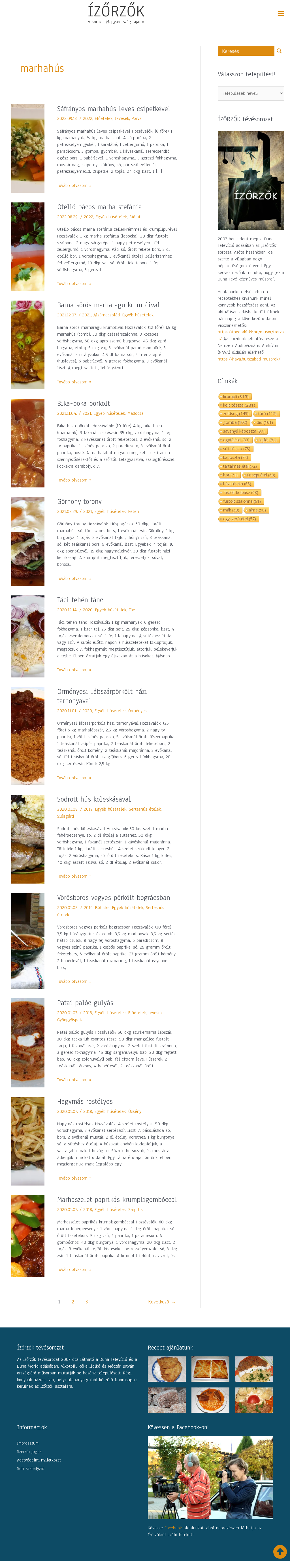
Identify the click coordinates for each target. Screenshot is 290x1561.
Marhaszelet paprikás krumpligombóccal (117, 1199)
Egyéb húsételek (111, 217)
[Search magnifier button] (279, 51)
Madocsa (135, 413)
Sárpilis (135, 1209)
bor (230, 475)
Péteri (133, 511)
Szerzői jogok (29, 1451)
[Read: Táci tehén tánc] (27, 636)
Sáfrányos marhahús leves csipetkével (113, 109)
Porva (137, 118)
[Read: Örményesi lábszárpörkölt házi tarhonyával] (27, 736)
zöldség (236, 413)
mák (231, 510)
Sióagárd (65, 816)
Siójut (134, 217)
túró (267, 413)
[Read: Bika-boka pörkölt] (27, 443)
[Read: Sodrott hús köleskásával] (27, 839)
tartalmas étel (240, 466)
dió (265, 422)
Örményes (137, 711)
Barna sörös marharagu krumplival (108, 305)
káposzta (235, 457)
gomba (235, 422)
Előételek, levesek (112, 118)
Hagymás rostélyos (85, 1101)
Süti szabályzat (30, 1468)
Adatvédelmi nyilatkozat (39, 1460)
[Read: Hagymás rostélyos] (27, 1141)
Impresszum (28, 1443)
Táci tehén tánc (80, 600)
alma (257, 510)
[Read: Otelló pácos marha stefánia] (27, 246)
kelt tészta (239, 405)
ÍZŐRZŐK (116, 11)
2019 (88, 809)
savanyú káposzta (244, 431)
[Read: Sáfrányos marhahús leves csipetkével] (27, 148)
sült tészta (236, 448)
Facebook (173, 1528)
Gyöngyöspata (70, 1020)
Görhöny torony (79, 501)
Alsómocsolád (106, 315)
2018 (87, 1013)
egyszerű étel (239, 518)
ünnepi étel (261, 475)
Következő (162, 1302)
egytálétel (236, 439)
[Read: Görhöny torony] (27, 541)
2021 (86, 315)
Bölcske (102, 907)
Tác (132, 610)
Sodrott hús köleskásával (94, 799)
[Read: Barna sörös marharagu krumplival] (27, 345)
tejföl (268, 439)
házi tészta (237, 483)
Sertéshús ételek (145, 809)
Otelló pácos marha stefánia (99, 207)
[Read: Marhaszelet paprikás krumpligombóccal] (27, 1236)
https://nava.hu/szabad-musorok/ (249, 359)
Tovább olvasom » (74, 185)
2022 (87, 118)
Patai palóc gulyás (85, 1003)
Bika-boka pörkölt (83, 403)
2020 (88, 610)
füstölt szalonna (242, 501)
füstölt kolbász (240, 492)
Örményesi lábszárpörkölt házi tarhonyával (102, 696)
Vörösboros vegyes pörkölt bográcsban (113, 898)
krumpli (236, 396)
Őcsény (134, 1111)
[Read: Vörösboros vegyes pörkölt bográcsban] (27, 941)
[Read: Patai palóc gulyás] (27, 1043)
